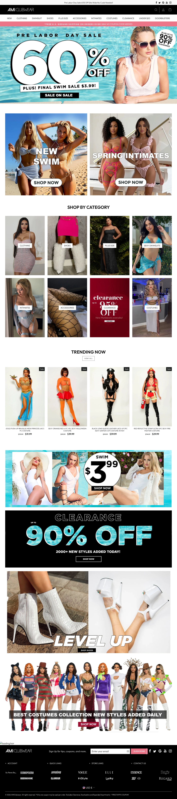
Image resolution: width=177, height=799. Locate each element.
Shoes (50, 18)
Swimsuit (37, 18)
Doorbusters (162, 18)
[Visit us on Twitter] (159, 3)
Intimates (96, 18)
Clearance (128, 18)
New (9, 18)
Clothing (22, 18)
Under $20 (144, 18)
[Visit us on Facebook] (156, 2)
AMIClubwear (16, 795)
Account (12, 763)
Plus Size (63, 18)
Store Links (97, 763)
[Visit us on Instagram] (170, 2)
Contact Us (139, 763)
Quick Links (55, 763)
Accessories (79, 18)
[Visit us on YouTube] (167, 2)
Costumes (112, 18)
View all (88, 358)
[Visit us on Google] (163, 2)
